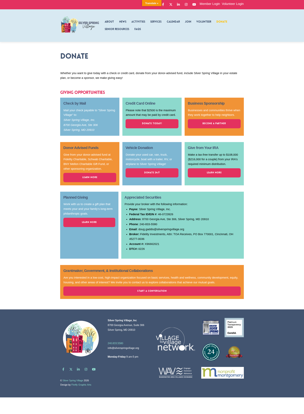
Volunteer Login (233, 4)
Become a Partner (214, 123)
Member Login (210, 4)
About (109, 22)
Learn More (214, 173)
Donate (221, 22)
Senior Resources (117, 29)
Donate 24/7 (152, 173)
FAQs (137, 29)
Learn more (89, 177)
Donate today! (152, 123)
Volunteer (203, 22)
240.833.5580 (115, 343)
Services (156, 22)
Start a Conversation (152, 291)
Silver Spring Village (73, 380)
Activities (138, 22)
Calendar (173, 22)
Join (188, 22)
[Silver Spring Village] (80, 34)
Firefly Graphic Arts (81, 385)
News (122, 22)
